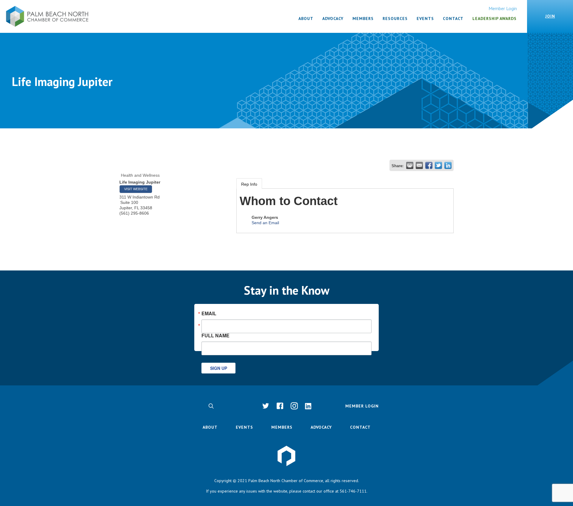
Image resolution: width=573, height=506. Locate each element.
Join (550, 16)
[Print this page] (409, 165)
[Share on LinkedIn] (448, 165)
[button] (211, 406)
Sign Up (218, 368)
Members (281, 427)
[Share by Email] (419, 165)
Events (244, 427)
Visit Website (135, 189)
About (210, 427)
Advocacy (321, 427)
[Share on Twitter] (438, 165)
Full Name (215, 335)
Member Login (503, 8)
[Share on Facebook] (428, 165)
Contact (360, 427)
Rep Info (249, 184)
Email (208, 313)
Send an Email (265, 222)
